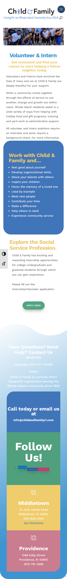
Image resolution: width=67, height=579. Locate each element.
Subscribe (21, 364)
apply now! (34, 305)
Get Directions (33, 523)
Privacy (33, 371)
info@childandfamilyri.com (33, 420)
